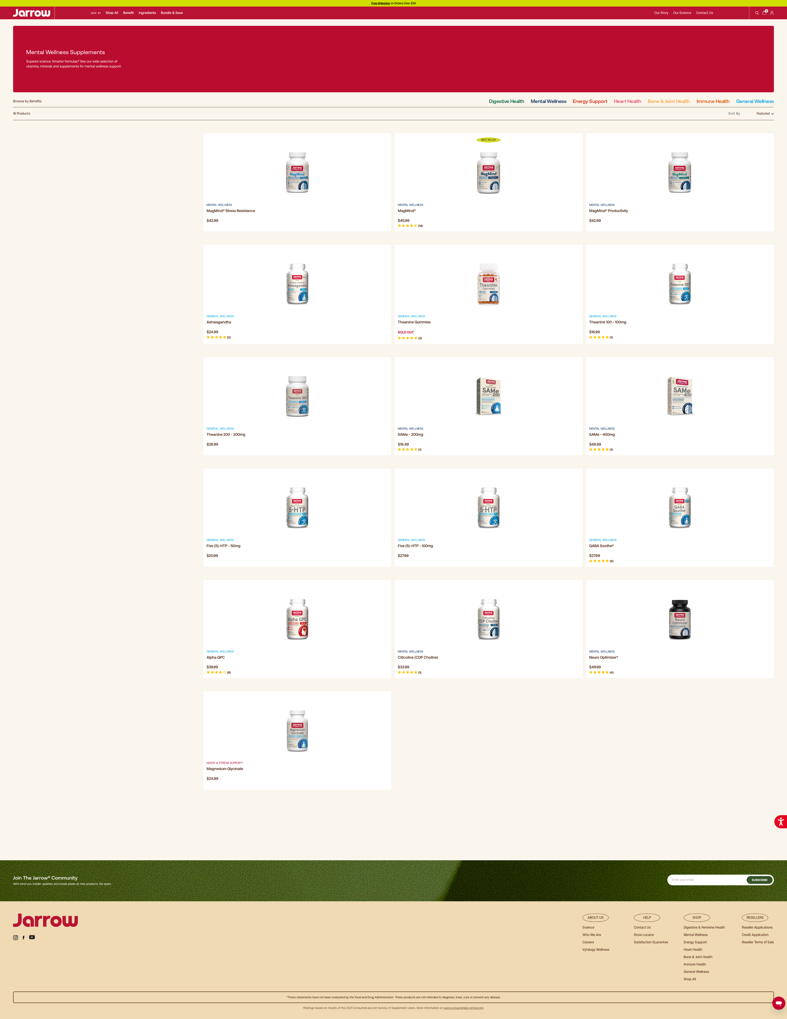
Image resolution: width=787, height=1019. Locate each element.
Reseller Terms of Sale (758, 942)
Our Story (661, 13)
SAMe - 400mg (602, 434)
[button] (410, 225)
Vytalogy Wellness (595, 950)
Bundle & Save (172, 13)
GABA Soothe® (601, 546)
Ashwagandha (219, 322)
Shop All (112, 13)
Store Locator (644, 935)
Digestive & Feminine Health (704, 927)
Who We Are (591, 935)
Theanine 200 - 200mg (226, 434)
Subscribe (760, 880)
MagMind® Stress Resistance (231, 211)
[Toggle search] (757, 13)
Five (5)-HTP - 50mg (223, 546)
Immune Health (713, 101)
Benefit (128, 13)
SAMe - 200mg (410, 434)
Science (588, 927)
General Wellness (755, 101)
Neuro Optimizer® (603, 657)
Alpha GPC (216, 657)
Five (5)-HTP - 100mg (415, 546)
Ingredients (147, 13)
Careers (588, 942)
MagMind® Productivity (608, 211)
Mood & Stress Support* (225, 763)
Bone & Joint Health (669, 101)
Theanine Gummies (414, 322)
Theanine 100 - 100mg (607, 322)
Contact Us (704, 13)
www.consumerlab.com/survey (463, 1008)
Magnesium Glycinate (225, 769)
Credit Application (755, 935)
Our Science (682, 13)
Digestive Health (506, 101)
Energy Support (590, 101)
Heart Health (627, 101)
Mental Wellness (548, 101)
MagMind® (407, 211)
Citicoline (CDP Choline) (418, 657)
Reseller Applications (757, 927)
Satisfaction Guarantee (651, 942)
